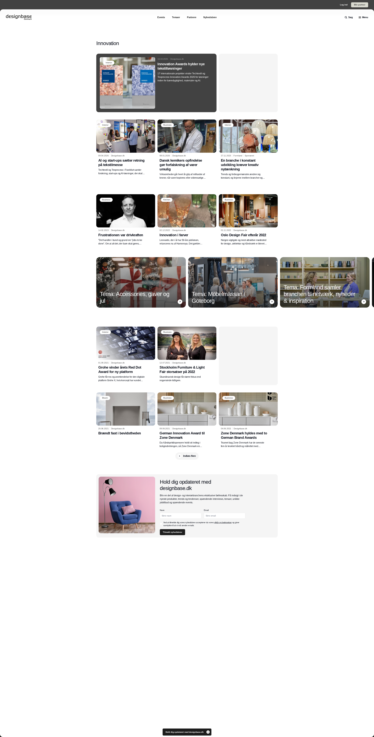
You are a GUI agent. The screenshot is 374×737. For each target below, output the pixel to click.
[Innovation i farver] (186, 219)
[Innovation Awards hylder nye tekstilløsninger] (156, 83)
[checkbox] (161, 524)
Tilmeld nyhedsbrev (172, 532)
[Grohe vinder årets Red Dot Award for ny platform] (125, 354)
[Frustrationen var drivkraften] (125, 219)
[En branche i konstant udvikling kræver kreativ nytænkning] (248, 149)
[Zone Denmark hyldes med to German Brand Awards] (248, 420)
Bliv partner (359, 5)
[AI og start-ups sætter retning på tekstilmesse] (125, 147)
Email (206, 510)
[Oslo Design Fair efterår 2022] (248, 219)
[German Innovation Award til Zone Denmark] (186, 420)
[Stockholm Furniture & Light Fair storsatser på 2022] (186, 354)
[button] (180, 301)
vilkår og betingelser (223, 522)
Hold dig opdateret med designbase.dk (185, 732)
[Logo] (19, 17)
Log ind (344, 5)
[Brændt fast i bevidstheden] (125, 414)
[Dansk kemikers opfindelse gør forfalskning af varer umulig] (186, 149)
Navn (162, 510)
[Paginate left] (98, 282)
